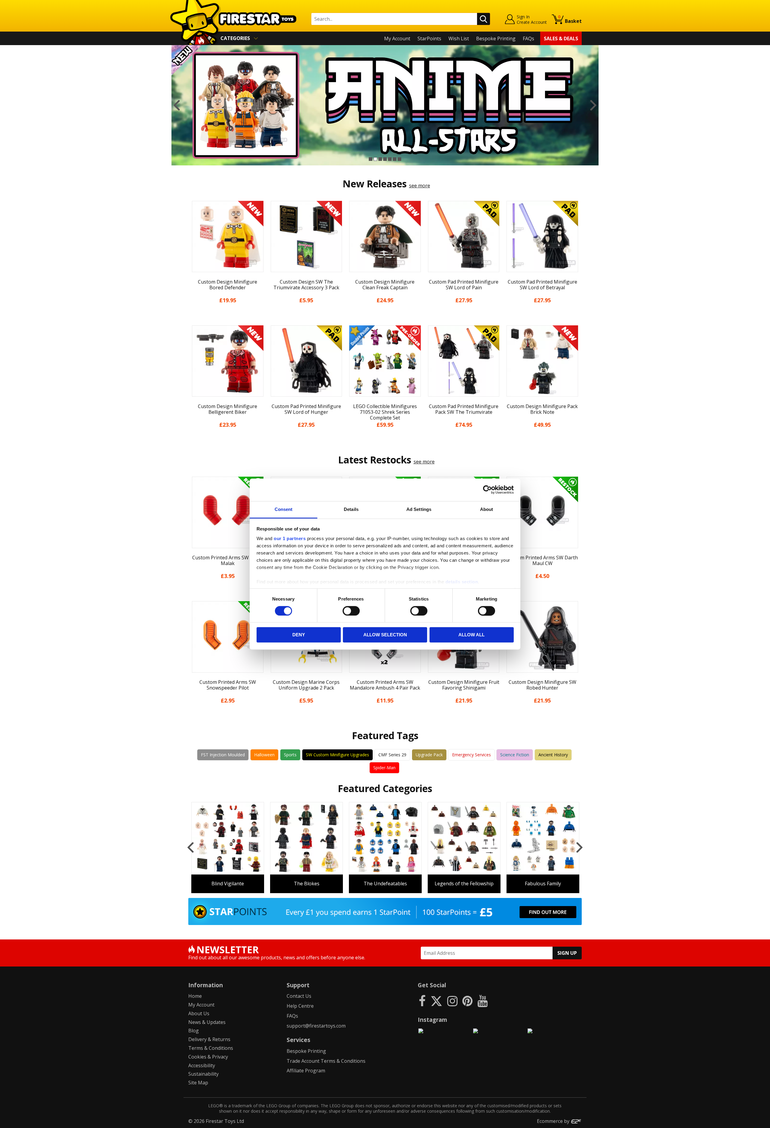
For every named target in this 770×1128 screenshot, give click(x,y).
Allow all (471, 635)
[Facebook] (422, 1000)
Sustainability (203, 1074)
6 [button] (394, 159)
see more (419, 185)
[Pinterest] (467, 1000)
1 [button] (370, 159)
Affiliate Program (306, 1070)
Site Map (198, 1082)
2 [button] (375, 159)
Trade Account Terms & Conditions (326, 1061)
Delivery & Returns (209, 1039)
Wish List (458, 38)
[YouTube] (482, 1000)
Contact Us (299, 996)
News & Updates (207, 1022)
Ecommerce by (554, 1121)
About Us (198, 1013)
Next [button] (593, 105)
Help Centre (300, 1006)
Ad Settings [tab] (418, 509)
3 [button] (380, 159)
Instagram (432, 1019)
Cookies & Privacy (208, 1056)
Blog (193, 1030)
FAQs (528, 38)
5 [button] (390, 159)
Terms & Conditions (210, 1048)
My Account (397, 38)
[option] (385, 105)
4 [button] (385, 159)
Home (195, 996)
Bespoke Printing (496, 38)
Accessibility (201, 1065)
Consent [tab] (284, 509)
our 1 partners (290, 538)
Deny (298, 635)
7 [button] (399, 159)
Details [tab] (351, 509)
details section (461, 581)
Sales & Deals (561, 38)
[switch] (351, 611)
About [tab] (486, 509)
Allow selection (385, 635)
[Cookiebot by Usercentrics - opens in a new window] (487, 489)
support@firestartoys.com (316, 1025)
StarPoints (429, 38)
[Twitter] (436, 1000)
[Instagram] (452, 1000)
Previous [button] (176, 105)
